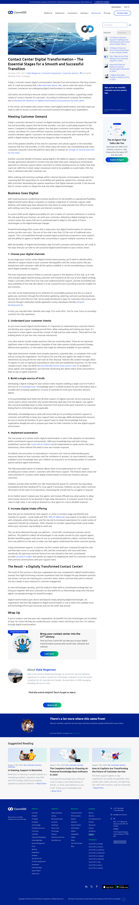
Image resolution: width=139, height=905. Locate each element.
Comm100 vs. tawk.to (95, 865)
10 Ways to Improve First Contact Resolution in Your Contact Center (119, 50)
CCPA (106, 899)
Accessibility (117, 899)
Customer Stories (76, 813)
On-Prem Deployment (39, 861)
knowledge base (28, 387)
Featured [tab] (107, 32)
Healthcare (54, 825)
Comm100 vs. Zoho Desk (96, 859)
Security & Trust (37, 858)
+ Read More (41, 783)
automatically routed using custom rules (58, 366)
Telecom (54, 834)
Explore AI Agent (117, 160)
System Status (36, 870)
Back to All (52, 705)
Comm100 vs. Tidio (95, 862)
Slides (73, 840)
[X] (91, 886)
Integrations (35, 852)
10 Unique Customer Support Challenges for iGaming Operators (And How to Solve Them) (119, 40)
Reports (73, 819)
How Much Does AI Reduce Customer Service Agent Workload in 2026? (119, 67)
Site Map (71, 899)
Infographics (75, 834)
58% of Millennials (57, 517)
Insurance (54, 822)
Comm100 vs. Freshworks (97, 853)
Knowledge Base (37, 840)
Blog (72, 846)
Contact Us (92, 831)
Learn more (49, 654)
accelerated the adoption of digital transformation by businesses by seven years (47, 100)
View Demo (116, 7)
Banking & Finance (57, 819)
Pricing (107, 13)
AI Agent (34, 816)
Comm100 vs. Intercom (96, 847)
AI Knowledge (36, 825)
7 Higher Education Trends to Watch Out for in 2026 (119, 77)
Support (91, 834)
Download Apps (37, 867)
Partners (84, 13)
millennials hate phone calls (49, 85)
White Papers (75, 828)
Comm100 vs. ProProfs (96, 868)
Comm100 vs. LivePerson (96, 850)
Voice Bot (35, 834)
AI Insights (35, 822)
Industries (60, 13)
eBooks (73, 831)
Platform (48, 13)
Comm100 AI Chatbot (40, 444)
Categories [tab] (122, 32)
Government (55, 828)
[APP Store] (108, 887)
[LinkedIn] (86, 886)
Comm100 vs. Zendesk (96, 844)
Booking (34, 849)
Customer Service (70, 73)
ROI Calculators (76, 816)
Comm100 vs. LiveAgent (96, 856)
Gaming (53, 816)
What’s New (35, 873)
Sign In (127, 7)
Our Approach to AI (95, 819)
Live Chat (35, 813)
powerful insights (24, 556)
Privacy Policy (79, 899)
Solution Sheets (76, 825)
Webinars (74, 822)
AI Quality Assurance (38, 828)
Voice (33, 846)
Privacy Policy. (76, 733)
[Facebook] (96, 886)
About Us (91, 816)
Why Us (91, 813)
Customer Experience (51, 73)
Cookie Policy (88, 899)
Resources (96, 13)
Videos (73, 837)
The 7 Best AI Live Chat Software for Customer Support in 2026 (119, 58)
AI (25, 765)
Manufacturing (56, 840)
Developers (35, 864)
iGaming (11, 767)
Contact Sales (122, 13)
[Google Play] (122, 887)
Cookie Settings (98, 899)
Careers (91, 828)
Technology (55, 831)
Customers (73, 13)
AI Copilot (35, 819)
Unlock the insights (102, 2)
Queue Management (38, 843)
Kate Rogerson (33, 73)
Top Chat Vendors (76, 843)
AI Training (35, 831)
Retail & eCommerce (57, 837)
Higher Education (56, 813)
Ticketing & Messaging (39, 837)
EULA (110, 899)
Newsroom (92, 825)
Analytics (34, 855)
